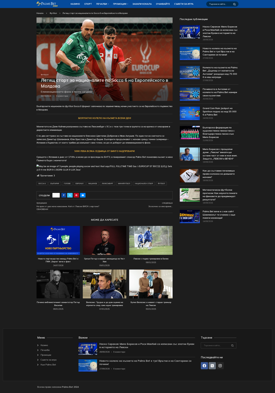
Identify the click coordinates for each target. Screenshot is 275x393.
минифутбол (124, 183)
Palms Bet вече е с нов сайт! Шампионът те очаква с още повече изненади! (219, 214)
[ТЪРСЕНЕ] (234, 4)
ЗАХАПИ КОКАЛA (142, 4)
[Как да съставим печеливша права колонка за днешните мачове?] (190, 175)
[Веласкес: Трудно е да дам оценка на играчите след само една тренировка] (104, 284)
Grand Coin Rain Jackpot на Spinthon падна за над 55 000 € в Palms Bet (219, 111)
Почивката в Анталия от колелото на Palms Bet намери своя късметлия (220, 92)
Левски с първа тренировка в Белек (150, 258)
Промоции (119, 4)
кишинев (92, 183)
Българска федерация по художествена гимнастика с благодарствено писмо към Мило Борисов (218, 132)
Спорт (88, 4)
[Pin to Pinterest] (76, 195)
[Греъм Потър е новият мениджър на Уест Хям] (104, 240)
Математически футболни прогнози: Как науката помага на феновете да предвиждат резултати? (220, 194)
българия (54, 183)
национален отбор (144, 183)
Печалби (101, 4)
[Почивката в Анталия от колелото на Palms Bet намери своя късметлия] (190, 94)
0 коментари (119, 352)
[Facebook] (204, 365)
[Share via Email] (83, 195)
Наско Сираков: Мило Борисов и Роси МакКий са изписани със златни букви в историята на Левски (220, 31)
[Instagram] (220, 365)
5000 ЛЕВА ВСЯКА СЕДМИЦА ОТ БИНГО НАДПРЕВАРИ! (104, 151)
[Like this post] (57, 195)
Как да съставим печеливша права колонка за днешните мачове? (219, 173)
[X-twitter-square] (212, 365)
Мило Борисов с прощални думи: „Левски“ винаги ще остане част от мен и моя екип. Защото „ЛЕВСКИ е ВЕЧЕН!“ (220, 154)
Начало (40, 13)
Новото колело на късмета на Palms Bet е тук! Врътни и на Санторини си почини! (220, 51)
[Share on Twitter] (70, 195)
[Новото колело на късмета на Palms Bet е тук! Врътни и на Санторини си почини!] (190, 53)
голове (67, 183)
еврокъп (79, 183)
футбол (161, 183)
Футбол (53, 13)
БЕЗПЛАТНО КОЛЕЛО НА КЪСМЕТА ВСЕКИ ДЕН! (104, 118)
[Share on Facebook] (63, 195)
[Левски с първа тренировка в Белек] (151, 240)
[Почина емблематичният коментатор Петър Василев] (58, 284)
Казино (75, 4)
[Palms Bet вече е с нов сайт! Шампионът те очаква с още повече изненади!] (190, 216)
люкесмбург (107, 183)
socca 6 (42, 183)
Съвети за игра (183, 4)
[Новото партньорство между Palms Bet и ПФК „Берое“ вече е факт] (58, 240)
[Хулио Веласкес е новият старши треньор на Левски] (151, 284)
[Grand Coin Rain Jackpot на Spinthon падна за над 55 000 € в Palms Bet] (190, 113)
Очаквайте (163, 4)
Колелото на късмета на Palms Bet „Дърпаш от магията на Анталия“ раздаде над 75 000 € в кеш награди (220, 72)
